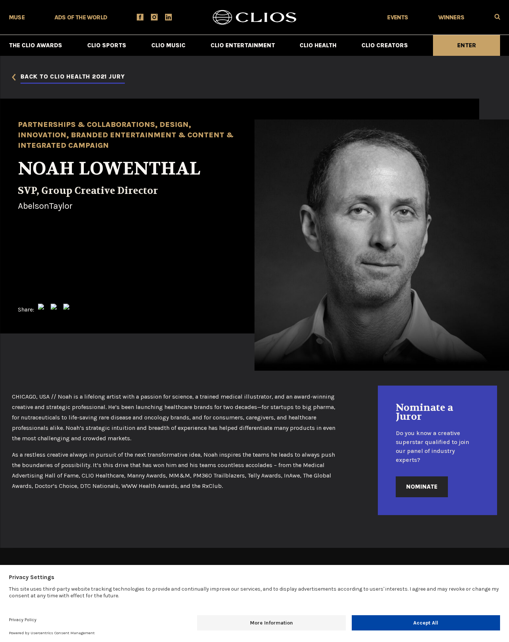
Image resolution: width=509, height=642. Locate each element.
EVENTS (397, 17)
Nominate (421, 486)
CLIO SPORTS (106, 45)
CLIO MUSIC (168, 45)
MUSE (17, 17)
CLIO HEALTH (318, 45)
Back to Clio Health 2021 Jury (72, 77)
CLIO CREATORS (384, 45)
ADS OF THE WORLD (80, 17)
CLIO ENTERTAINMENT (243, 45)
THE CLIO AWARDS (35, 45)
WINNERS (451, 17)
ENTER (466, 45)
